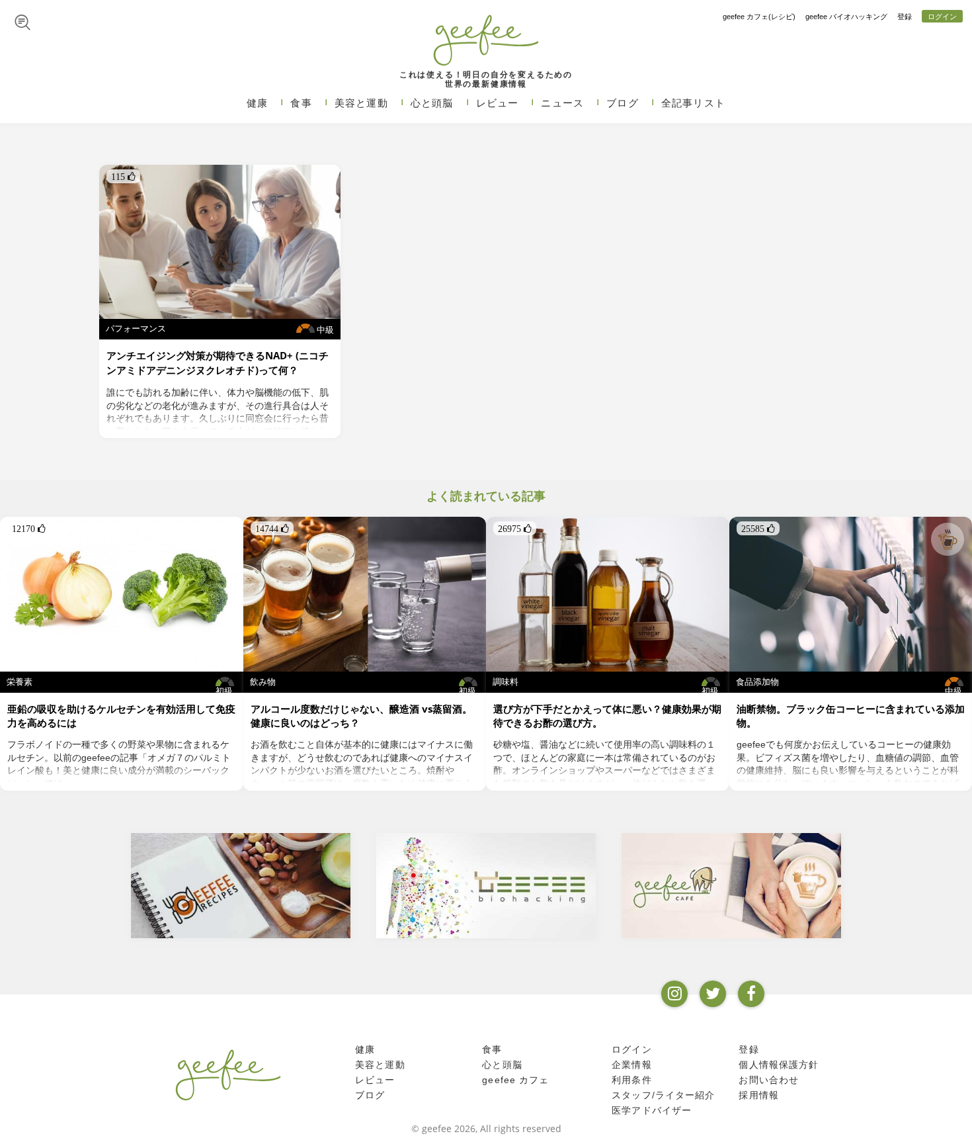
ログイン (942, 17)
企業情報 (632, 1064)
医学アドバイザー (652, 1110)
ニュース (562, 103)
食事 (300, 103)
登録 (904, 17)
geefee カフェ (515, 1080)
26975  (515, 528)
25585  (758, 528)
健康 (257, 103)
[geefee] (486, 39)
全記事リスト (693, 103)
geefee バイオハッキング (846, 17)
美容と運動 (361, 103)
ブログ (622, 103)
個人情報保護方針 (779, 1064)
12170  (29, 528)
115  (123, 176)
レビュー (497, 103)
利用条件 (632, 1080)
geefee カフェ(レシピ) (759, 17)
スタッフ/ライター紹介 (663, 1095)
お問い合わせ (769, 1080)
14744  (272, 528)
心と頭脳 (432, 103)
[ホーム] (228, 1074)
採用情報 (759, 1095)
